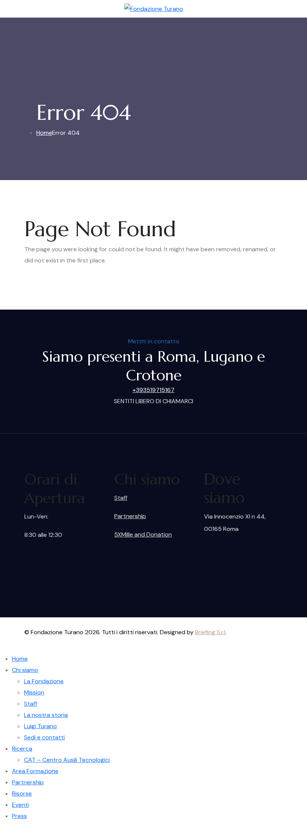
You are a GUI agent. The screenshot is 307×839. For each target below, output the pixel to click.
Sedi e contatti (44, 737)
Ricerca (22, 749)
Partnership (130, 516)
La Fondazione (44, 681)
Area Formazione (35, 771)
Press (19, 816)
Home (20, 659)
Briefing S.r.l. (211, 632)
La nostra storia (46, 715)
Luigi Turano (40, 726)
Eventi (20, 805)
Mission (34, 692)
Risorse (22, 793)
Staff (120, 498)
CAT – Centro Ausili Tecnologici (67, 760)
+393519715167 (153, 390)
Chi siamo (25, 670)
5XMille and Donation (143, 534)
